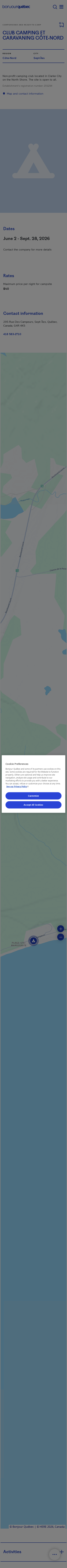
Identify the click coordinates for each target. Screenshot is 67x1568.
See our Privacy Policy (17, 786)
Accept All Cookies (33, 805)
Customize (33, 796)
